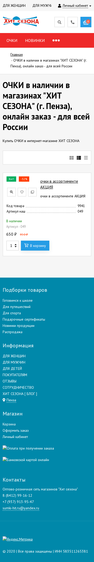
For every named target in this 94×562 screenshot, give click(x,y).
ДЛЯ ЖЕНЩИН (14, 356)
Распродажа (12, 331)
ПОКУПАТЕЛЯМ (15, 374)
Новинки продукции (18, 325)
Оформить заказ (16, 430)
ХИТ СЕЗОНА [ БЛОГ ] (20, 393)
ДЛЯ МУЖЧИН (14, 362)
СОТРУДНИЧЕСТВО (18, 387)
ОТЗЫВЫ (9, 381)
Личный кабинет (15, 436)
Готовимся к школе (18, 300)
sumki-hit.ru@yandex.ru (21, 508)
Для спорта (12, 313)
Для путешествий (17, 306)
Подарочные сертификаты (24, 319)
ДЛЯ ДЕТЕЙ (12, 368)
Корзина (9, 424)
